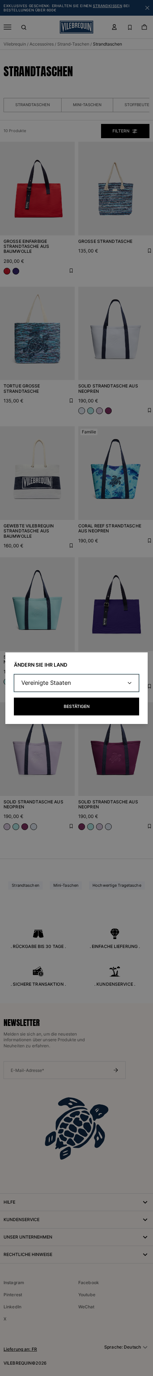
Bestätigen (77, 706)
